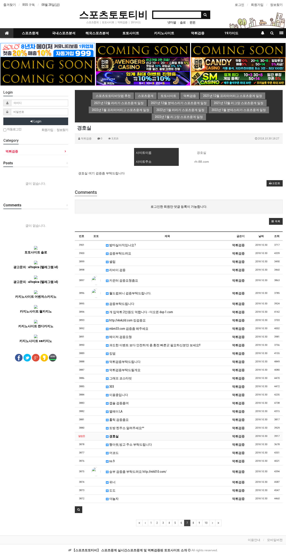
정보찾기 (276, 4)
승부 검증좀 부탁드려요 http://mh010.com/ (137, 471)
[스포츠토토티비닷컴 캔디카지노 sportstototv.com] (238, 64)
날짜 (261, 236)
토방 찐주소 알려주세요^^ (126, 428)
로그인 (239, 4)
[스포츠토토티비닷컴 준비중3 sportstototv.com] (47, 78)
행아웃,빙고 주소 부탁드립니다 (130, 444)
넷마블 (171, 22)
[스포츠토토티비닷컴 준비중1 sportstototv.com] (143, 49)
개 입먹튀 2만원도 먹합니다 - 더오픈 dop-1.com (141, 312)
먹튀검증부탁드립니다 (125, 362)
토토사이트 (130, 33)
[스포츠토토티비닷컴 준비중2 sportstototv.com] (238, 49)
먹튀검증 (197, 33)
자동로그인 (13, 129)
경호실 (114, 436)
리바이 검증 (117, 270)
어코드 (114, 453)
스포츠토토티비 (113, 14)
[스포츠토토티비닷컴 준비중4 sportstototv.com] (47, 64)
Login (37, 121)
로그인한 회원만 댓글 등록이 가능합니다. (179, 206)
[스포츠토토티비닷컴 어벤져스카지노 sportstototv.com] (143, 64)
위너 (112, 482)
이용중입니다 (118, 395)
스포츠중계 (30, 33)
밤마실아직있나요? (122, 245)
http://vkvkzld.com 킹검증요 (127, 320)
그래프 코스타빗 (120, 378)
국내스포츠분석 (64, 33)
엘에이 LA (115, 411)
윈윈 (192, 22)
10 (206, 522)
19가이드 (231, 33)
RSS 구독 (29, 4)
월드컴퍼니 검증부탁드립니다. (130, 293)
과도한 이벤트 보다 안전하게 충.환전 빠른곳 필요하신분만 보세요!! (154, 345)
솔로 (183, 22)
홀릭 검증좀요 (119, 419)
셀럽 (112, 261)
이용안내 (254, 540)
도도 (112, 490)
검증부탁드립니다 (121, 304)
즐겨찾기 (9, 4)
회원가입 (257, 4)
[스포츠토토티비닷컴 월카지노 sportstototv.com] (143, 78)
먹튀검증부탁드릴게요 (125, 370)
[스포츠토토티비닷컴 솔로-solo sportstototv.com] (47, 49)
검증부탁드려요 (120, 253)
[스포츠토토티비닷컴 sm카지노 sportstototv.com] (238, 78)
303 (111, 386)
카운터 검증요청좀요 (123, 280)
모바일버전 (275, 540)
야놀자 (114, 498)
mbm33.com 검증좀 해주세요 (128, 328)
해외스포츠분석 (97, 33)
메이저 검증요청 (120, 337)
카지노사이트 (164, 33)
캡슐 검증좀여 (119, 403)
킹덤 (112, 353)
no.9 (112, 461)
